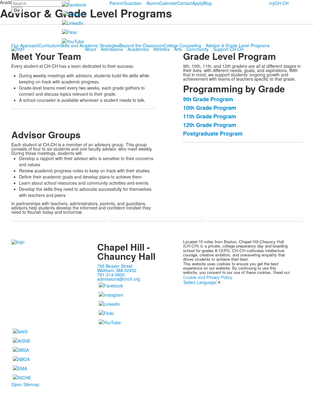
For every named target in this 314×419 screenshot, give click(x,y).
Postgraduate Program (213, 133)
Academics (138, 49)
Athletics (161, 49)
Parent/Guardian (125, 3)
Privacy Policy (219, 277)
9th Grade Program (208, 99)
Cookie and (194, 277)
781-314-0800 (111, 274)
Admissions (112, 49)
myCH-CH (279, 3)
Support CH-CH (228, 49)
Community (197, 49)
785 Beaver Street (114, 266)
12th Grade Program (209, 125)
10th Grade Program (209, 108)
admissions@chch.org (118, 279)
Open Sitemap (25, 384)
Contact (184, 3)
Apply (197, 3)
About (90, 49)
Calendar (168, 3)
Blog (207, 3)
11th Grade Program (209, 116)
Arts (178, 49)
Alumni (152, 3)
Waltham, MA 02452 (116, 270)
